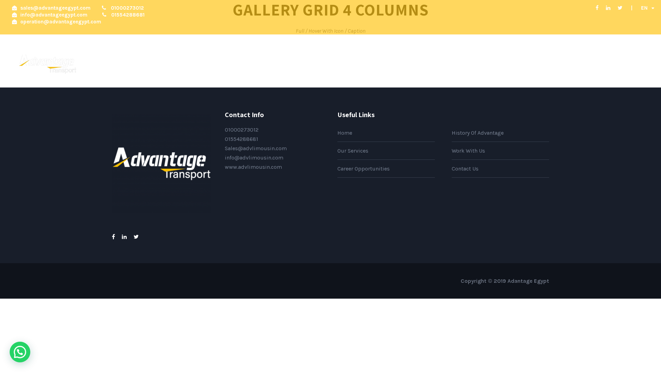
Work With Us (499, 58)
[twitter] (620, 8)
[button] (20, 352)
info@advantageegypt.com (53, 15)
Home (332, 58)
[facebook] (597, 8)
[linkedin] (608, 8)
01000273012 (242, 129)
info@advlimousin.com (254, 157)
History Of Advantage (384, 58)
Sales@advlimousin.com (256, 148)
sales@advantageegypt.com (55, 8)
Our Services (448, 58)
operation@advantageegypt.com (60, 22)
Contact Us (626, 58)
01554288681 (241, 139)
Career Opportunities (564, 58)
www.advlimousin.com (253, 167)
